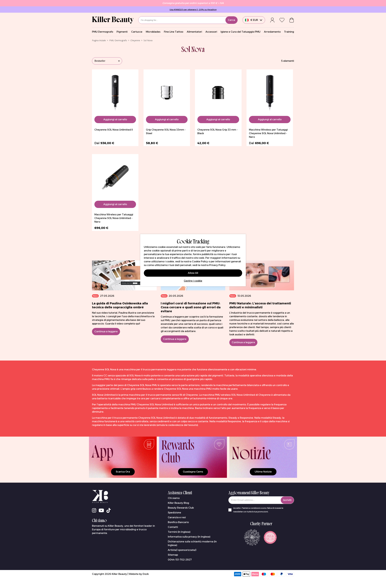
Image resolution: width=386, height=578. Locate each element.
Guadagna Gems (193, 471)
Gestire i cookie (193, 280)
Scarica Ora (123, 471)
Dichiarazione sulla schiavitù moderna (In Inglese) (192, 543)
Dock (146, 574)
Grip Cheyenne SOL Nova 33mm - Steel (166, 131)
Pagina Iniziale (99, 40)
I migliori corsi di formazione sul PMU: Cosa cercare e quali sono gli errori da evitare (191, 307)
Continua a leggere (106, 331)
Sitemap (173, 554)
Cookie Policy (200, 261)
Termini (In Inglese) (179, 531)
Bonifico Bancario (178, 522)
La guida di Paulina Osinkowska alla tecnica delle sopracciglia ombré (120, 305)
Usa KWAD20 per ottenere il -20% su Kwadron (193, 9)
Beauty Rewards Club (181, 507)
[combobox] (187, 20)
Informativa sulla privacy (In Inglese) (189, 536)
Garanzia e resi (177, 517)
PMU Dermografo (118, 40)
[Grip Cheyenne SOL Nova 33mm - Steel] (167, 92)
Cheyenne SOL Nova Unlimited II (113, 129)
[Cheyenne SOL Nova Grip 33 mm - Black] (218, 92)
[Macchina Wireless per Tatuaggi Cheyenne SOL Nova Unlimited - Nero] (270, 92)
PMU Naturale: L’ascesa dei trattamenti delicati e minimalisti (260, 305)
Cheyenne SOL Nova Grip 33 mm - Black (217, 131)
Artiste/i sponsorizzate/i (182, 550)
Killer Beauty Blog (178, 502)
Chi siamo (174, 498)
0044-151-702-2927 (180, 559)
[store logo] (112, 20)
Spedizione (174, 512)
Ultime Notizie (263, 471)
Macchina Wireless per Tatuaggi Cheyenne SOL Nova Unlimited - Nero (268, 133)
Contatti (173, 527)
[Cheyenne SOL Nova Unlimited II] (115, 92)
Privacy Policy (217, 264)
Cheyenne (135, 40)
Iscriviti (287, 500)
